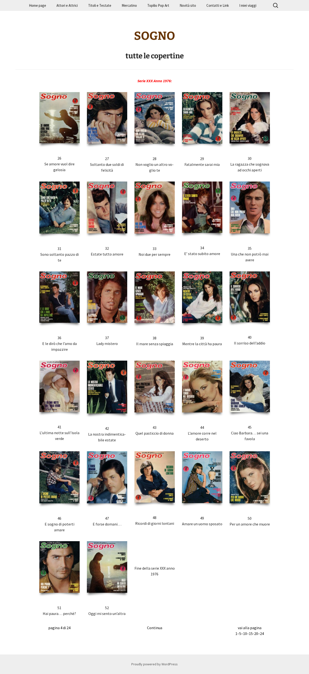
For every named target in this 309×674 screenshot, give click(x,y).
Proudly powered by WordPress (154, 664)
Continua (154, 627)
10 (245, 633)
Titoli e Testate (99, 5)
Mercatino (129, 5)
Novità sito (188, 5)
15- (251, 633)
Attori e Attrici (67, 5)
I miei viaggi (247, 5)
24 (262, 633)
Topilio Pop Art (158, 5)
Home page (37, 5)
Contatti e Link (217, 5)
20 (256, 633)
